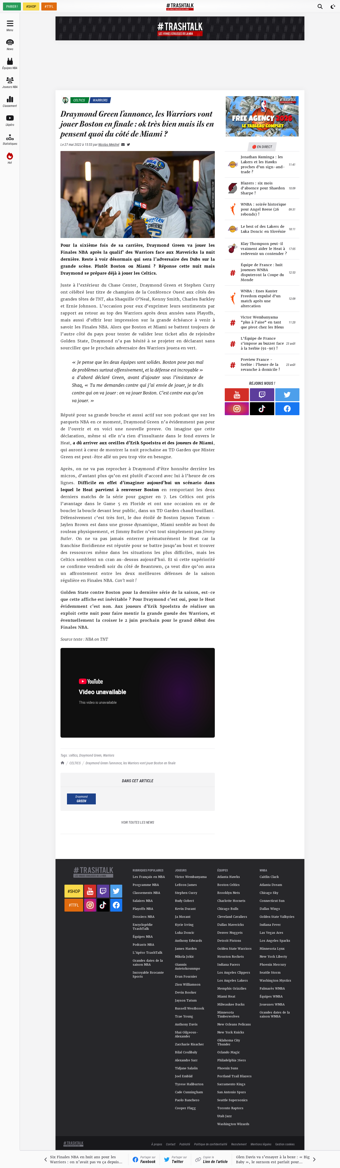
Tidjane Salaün (186, 1068)
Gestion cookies (284, 1144)
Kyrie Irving (184, 925)
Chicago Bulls (227, 909)
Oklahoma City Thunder (228, 1042)
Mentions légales (261, 1144)
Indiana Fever (270, 925)
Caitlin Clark (269, 877)
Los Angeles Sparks (275, 941)
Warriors (108, 755)
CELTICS (75, 763)
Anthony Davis (186, 1024)
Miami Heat (226, 997)
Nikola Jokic (184, 957)
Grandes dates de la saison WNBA (275, 1014)
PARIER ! (12, 6)
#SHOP (31, 6)
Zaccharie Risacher (189, 1044)
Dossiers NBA (143, 917)
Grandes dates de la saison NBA (148, 963)
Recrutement (239, 1144)
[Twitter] (127, 144)
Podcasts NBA (143, 945)
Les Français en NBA (149, 877)
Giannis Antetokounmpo (187, 967)
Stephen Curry (186, 893)
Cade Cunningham (189, 1092)
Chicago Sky (269, 893)
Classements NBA (146, 893)
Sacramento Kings (231, 1084)
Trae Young (184, 1016)
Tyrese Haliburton (189, 1084)
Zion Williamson (187, 985)
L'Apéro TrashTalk (147, 953)
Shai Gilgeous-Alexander (186, 1034)
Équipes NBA (143, 937)
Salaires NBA (143, 901)
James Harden (186, 949)
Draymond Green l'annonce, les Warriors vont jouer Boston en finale (130, 763)
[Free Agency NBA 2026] (262, 116)
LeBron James (186, 885)
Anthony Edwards (188, 941)
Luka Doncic (184, 933)
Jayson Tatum (186, 1001)
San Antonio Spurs (231, 1092)
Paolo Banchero (187, 1100)
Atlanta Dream (271, 885)
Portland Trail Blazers (234, 1076)
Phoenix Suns (227, 1068)
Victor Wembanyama (191, 877)
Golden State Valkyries (277, 917)
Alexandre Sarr (186, 1060)
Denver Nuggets (230, 933)
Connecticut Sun (272, 901)
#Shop (73, 891)
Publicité (184, 1144)
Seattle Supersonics (232, 1100)
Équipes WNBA (271, 997)
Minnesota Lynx (272, 949)
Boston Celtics (228, 885)
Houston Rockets (230, 957)
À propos (156, 1144)
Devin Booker (185, 993)
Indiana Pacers (228, 965)
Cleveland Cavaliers (232, 917)
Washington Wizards (233, 1124)
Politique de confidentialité (210, 1144)
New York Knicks (230, 1032)
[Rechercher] (320, 6)
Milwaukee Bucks (231, 1005)
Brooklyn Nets (228, 893)
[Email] (122, 144)
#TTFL (49, 6)
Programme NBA (146, 885)
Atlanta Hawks (228, 877)
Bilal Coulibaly (186, 1052)
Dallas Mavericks (230, 925)
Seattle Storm (270, 973)
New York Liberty (273, 957)
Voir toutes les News (137, 822)
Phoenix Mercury (273, 965)
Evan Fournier (186, 977)
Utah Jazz (224, 1116)
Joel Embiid (183, 1076)
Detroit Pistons (229, 941)
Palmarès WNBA (272, 989)
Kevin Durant (185, 909)
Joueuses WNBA (272, 1005)
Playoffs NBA (143, 909)
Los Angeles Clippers (233, 973)
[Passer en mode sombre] (333, 6)
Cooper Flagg (185, 1108)
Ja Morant (182, 917)
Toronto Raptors (230, 1108)
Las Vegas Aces (271, 933)
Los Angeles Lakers (232, 981)
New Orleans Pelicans (234, 1024)
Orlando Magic (228, 1052)
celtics (73, 755)
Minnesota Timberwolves (228, 1014)
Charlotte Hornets (231, 901)
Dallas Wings (270, 909)
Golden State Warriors (234, 949)
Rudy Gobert (184, 901)
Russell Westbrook (189, 1009)
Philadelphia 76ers (231, 1060)
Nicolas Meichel (108, 144)
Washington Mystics (275, 981)
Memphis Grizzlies (231, 989)
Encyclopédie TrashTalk (143, 927)
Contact (170, 1144)
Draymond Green (90, 755)
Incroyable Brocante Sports (148, 975)
